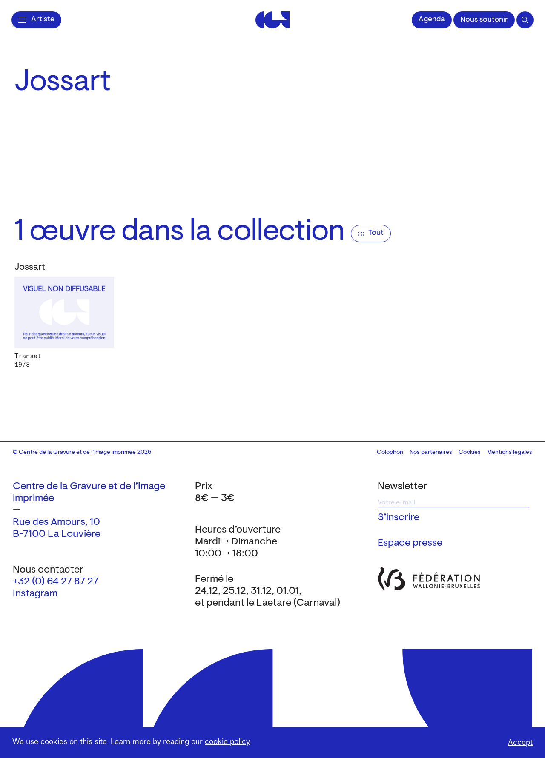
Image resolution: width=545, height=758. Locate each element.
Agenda (432, 19)
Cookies (470, 452)
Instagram (35, 594)
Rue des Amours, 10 (56, 522)
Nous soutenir (484, 20)
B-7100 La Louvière (56, 534)
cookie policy (227, 742)
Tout (376, 233)
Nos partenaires (431, 452)
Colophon (390, 452)
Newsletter (402, 487)
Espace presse (410, 543)
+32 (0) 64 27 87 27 (55, 582)
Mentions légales (509, 452)
